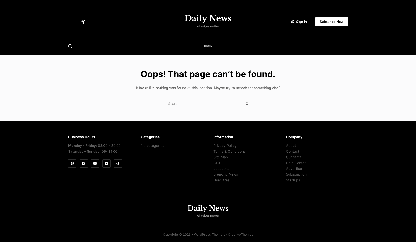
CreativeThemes (240, 234)
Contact (292, 151)
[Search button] (247, 103)
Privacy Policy (225, 145)
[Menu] (70, 22)
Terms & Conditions (229, 151)
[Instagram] (95, 163)
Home (208, 45)
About (291, 145)
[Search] (70, 46)
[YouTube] (106, 163)
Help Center (296, 163)
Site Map (220, 157)
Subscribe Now (331, 22)
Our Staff (293, 157)
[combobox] (204, 103)
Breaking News (225, 174)
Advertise (294, 168)
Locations (221, 168)
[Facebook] (72, 163)
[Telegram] (118, 163)
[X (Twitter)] (84, 163)
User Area (221, 180)
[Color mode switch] (83, 22)
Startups (293, 180)
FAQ (216, 163)
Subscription (296, 174)
